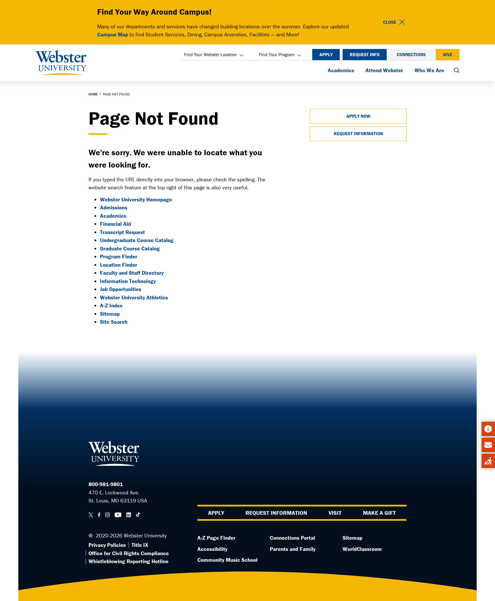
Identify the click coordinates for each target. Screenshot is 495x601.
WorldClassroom (362, 548)
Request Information (358, 133)
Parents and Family (292, 548)
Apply (326, 54)
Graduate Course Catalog (130, 248)
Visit (335, 512)
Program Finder (118, 256)
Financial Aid (115, 223)
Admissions (113, 207)
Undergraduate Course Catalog (137, 240)
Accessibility (212, 548)
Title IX (139, 544)
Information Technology (128, 281)
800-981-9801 (106, 484)
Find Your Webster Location (210, 54)
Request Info (365, 54)
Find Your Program (276, 54)
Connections (411, 54)
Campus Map (112, 34)
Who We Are (429, 70)
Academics (341, 70)
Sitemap (110, 313)
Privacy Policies (107, 544)
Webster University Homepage (136, 199)
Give (447, 54)
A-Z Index (111, 305)
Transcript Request (122, 232)
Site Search (113, 321)
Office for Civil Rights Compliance (129, 553)
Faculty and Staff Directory (132, 272)
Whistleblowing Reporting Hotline (128, 561)
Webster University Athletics (134, 297)
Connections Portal (292, 537)
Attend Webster (384, 70)
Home (93, 94)
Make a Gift (379, 512)
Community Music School (227, 559)
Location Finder (118, 264)
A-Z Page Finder (216, 537)
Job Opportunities (120, 289)
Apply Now (358, 116)
